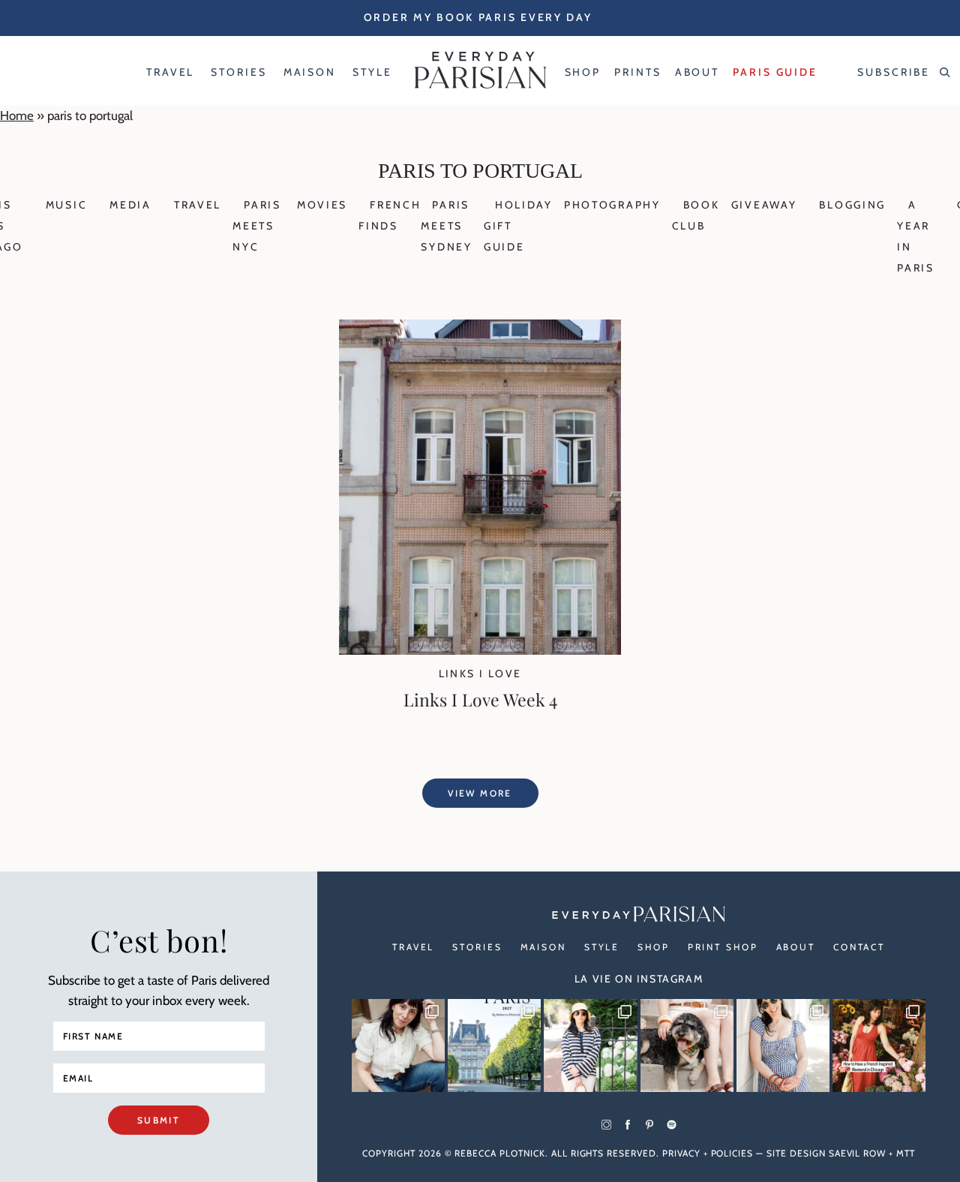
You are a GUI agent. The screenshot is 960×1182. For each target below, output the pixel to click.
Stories (477, 946)
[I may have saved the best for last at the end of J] (687, 1045)
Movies (322, 205)
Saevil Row (857, 1153)
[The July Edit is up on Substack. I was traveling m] (783, 1045)
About (795, 946)
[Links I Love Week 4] (480, 650)
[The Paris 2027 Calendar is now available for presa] (494, 1045)
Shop (654, 946)
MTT (905, 1153)
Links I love (480, 673)
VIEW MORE (480, 793)
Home (17, 115)
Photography (612, 205)
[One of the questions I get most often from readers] (879, 1045)
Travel (197, 205)
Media (131, 205)
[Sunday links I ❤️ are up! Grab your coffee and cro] (590, 1045)
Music (67, 205)
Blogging (852, 205)
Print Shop (723, 946)
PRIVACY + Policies (707, 1153)
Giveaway (764, 205)
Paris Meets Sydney (446, 226)
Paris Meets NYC (256, 226)
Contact (859, 946)
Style (602, 946)
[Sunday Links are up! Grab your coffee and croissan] (398, 1045)
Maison (543, 946)
